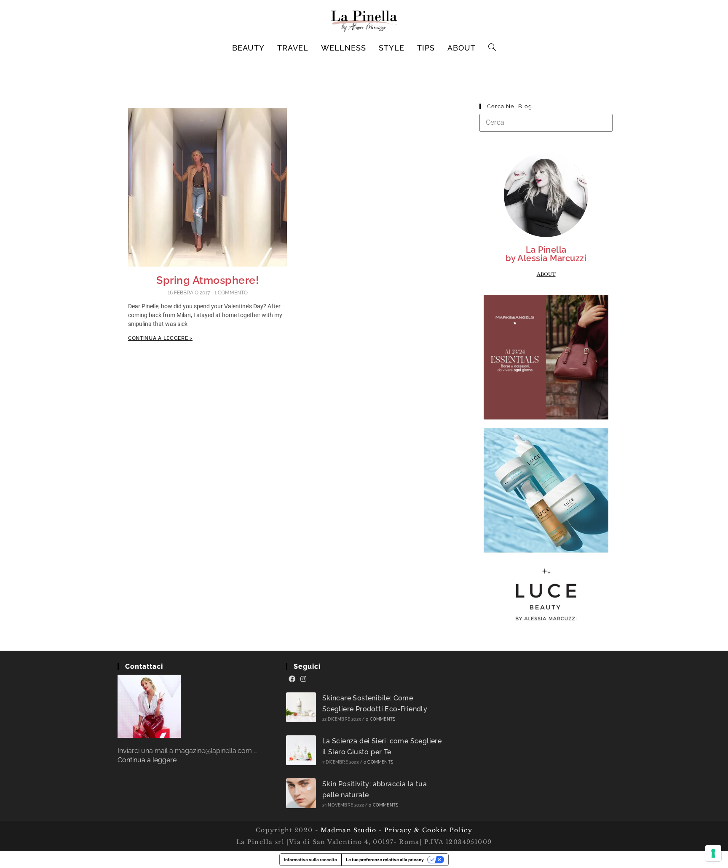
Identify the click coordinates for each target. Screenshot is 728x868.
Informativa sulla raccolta (310, 859)
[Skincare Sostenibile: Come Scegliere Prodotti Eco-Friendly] (301, 707)
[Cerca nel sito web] (546, 122)
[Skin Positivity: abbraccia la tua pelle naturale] (301, 793)
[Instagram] (303, 679)
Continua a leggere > (160, 338)
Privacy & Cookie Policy (428, 830)
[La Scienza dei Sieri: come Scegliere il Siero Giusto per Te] (301, 750)
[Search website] (492, 48)
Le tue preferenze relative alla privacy (385, 859)
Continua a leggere (147, 760)
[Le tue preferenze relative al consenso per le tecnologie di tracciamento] (713, 853)
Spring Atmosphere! (207, 280)
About (546, 274)
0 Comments (380, 719)
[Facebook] (292, 679)
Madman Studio (347, 830)
